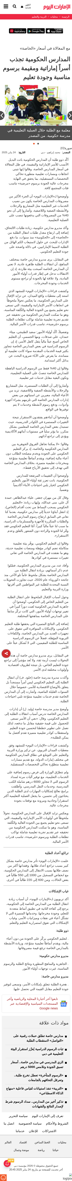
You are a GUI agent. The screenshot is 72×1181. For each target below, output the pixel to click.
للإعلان (33, 1131)
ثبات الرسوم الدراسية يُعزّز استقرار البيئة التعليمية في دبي (37, 1051)
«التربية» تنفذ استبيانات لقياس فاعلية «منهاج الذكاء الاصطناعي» (34, 1091)
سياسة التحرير (18, 1116)
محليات (62, 1142)
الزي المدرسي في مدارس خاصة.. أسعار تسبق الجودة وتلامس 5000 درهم (37, 1064)
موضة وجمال (21, 1150)
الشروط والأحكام (57, 1123)
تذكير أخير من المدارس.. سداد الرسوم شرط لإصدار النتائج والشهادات (34, 1104)
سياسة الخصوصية (30, 1123)
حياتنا (56, 1150)
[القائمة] (14, 6)
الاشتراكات (49, 1131)
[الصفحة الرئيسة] (56, 5)
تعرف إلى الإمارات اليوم (47, 1116)
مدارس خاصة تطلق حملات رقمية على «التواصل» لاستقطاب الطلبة (38, 1038)
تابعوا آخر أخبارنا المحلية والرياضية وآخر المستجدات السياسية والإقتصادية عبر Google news (32, 1003)
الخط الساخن (42, 1142)
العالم (8, 1142)
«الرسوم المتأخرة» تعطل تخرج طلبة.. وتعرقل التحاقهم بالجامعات (38, 1078)
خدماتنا (20, 1131)
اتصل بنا (9, 1123)
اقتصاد (23, 1142)
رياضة (41, 1150)
